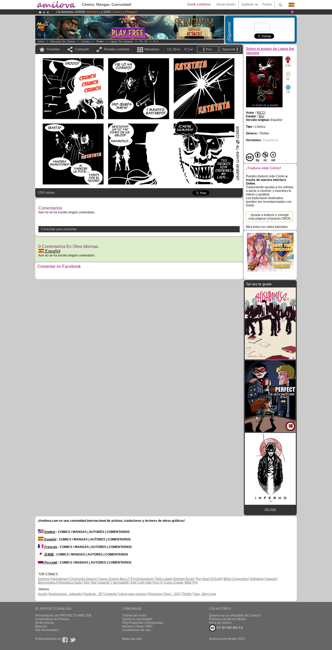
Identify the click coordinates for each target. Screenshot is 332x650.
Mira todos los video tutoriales (267, 227)
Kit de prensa (44, 623)
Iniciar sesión (226, 4)
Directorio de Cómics (62, 41)
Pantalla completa (116, 49)
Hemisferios (59, 579)
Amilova (43, 579)
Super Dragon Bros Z (114, 579)
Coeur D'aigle (174, 582)
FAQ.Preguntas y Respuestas (142, 623)
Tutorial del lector (134, 615)
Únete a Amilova (198, 4)
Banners (41, 626)
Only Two (90, 582)
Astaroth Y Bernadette (113, 582)
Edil (133, 582)
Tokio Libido (163, 579)
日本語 (49, 554)
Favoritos (53, 49)
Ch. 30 (143, 41)
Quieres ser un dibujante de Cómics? (235, 615)
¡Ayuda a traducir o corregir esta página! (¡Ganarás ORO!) (269, 216)
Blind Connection (236, 579)
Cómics (86, 41)
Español (52, 251)
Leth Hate (145, 582)
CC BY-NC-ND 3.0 (229, 627)
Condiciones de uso (136, 630)
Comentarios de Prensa (52, 619)
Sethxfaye (257, 579)
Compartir (82, 49)
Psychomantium (142, 579)
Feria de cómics (220, 623)
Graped (271, 579)
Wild (188, 582)
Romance (155, 594)
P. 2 (156, 41)
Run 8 (158, 582)
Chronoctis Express (83, 579)
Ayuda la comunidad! (137, 619)
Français (50, 547)
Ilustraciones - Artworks (65, 594)
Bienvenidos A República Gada (60, 582)
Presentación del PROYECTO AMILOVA (63, 615)
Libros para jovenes (133, 594)
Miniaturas (151, 49)
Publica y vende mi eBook (227, 619)
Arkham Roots (184, 579)
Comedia (110, 594)
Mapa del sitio (132, 639)
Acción (42, 594)
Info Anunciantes (47, 630)
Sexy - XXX (172, 594)
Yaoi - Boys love (204, 594)
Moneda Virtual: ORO (137, 626)
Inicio (41, 41)
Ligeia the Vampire (121, 41)
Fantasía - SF (93, 594)
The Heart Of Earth (209, 579)
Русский (50, 562)
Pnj (195, 582)
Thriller (100, 41)
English (49, 532)
